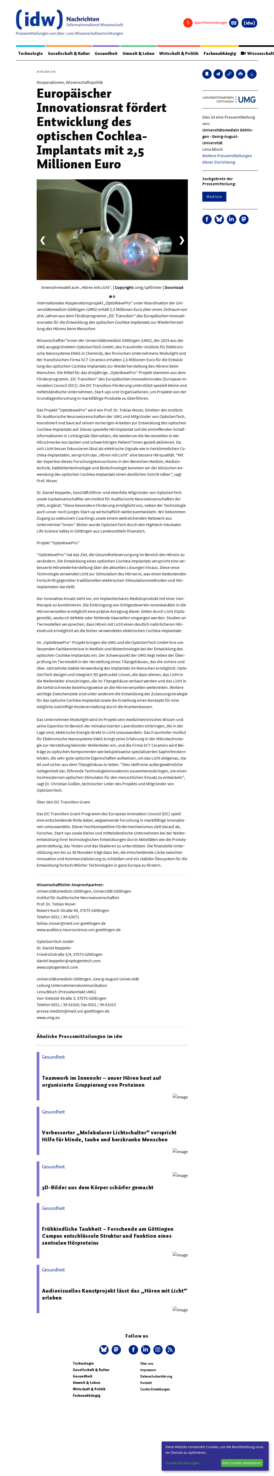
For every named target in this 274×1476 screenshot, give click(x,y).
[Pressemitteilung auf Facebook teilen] (207, 219)
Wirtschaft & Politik (179, 53)
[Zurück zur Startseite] (69, 22)
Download (174, 287)
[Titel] (207, 74)
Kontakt (146, 1382)
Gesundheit (106, 53)
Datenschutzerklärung (156, 1376)
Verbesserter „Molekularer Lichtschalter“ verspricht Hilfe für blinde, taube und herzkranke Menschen (109, 1135)
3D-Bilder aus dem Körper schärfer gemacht (98, 1187)
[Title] (229, 74)
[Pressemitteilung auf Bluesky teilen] (219, 219)
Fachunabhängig (220, 53)
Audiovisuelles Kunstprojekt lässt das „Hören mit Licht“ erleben (114, 1294)
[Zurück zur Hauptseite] (249, 23)
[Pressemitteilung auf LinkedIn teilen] (231, 219)
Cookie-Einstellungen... (183, 1462)
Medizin (214, 196)
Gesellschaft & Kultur (69, 53)
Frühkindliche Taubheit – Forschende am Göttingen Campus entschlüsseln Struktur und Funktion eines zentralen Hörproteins (107, 1236)
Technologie (30, 53)
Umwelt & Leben (138, 53)
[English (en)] (233, 23)
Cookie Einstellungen (155, 1389)
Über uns (146, 1363)
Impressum (148, 1370)
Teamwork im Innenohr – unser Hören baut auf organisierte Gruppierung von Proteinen (101, 1081)
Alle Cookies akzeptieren (241, 1462)
